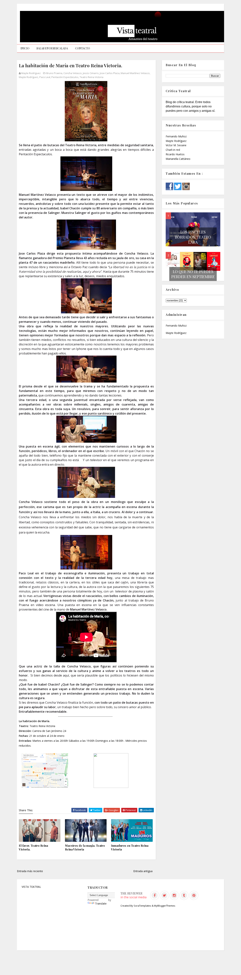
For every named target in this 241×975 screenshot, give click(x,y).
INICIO (25, 48)
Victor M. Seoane (176, 145)
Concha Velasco (72, 73)
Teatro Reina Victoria (91, 77)
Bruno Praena (54, 73)
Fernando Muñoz (176, 136)
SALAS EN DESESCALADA (52, 48)
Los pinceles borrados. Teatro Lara (193, 237)
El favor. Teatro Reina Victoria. (33, 847)
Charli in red (173, 150)
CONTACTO (82, 48)
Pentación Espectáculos (65, 77)
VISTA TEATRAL (31, 887)
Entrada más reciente (30, 871)
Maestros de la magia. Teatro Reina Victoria (85, 847)
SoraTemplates (142, 905)
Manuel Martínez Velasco (135, 73)
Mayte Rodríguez (28, 77)
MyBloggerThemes (164, 905)
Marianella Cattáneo (178, 159)
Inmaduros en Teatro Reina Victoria (129, 847)
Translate (101, 903)
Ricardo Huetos (175, 154)
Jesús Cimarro (91, 73)
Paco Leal (44, 77)
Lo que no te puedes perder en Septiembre (193, 274)
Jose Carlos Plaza (110, 73)
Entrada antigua (143, 871)
